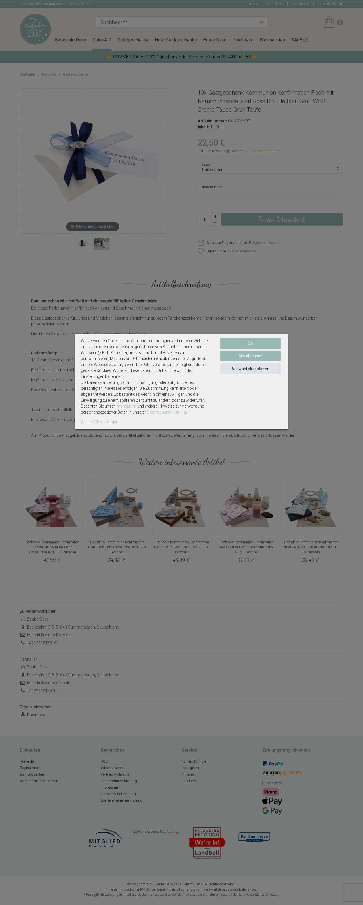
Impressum (126, 406)
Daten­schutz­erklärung (166, 412)
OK (250, 343)
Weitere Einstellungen (99, 422)
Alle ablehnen (250, 356)
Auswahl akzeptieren (250, 369)
